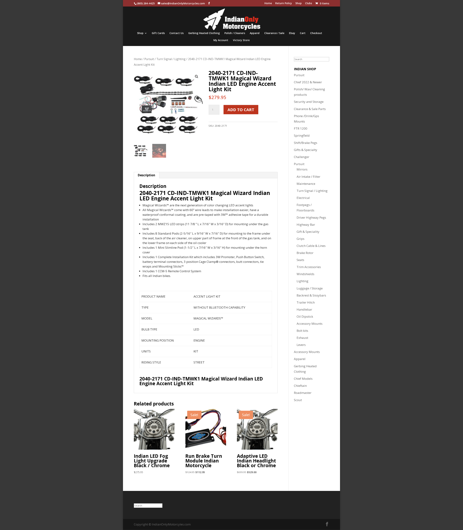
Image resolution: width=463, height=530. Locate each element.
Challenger (301, 157)
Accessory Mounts (309, 323)
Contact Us (176, 33)
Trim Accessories (309, 267)
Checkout (316, 33)
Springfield (302, 135)
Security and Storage (309, 102)
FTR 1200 (300, 128)
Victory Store (241, 40)
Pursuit (149, 59)
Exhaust (302, 338)
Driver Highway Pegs (311, 217)
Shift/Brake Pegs (305, 143)
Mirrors (302, 169)
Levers (301, 345)
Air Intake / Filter (308, 176)
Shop (298, 3)
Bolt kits (302, 331)
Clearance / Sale (274, 33)
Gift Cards (158, 33)
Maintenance (306, 184)
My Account (220, 40)
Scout (298, 400)
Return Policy (283, 3)
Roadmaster (302, 393)
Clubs (308, 3)
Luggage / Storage (310, 288)
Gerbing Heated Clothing (204, 33)
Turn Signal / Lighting (171, 59)
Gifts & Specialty (305, 150)
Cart (302, 33)
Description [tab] (146, 175)
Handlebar (304, 309)
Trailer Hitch (306, 302)
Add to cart (241, 109)
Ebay (292, 33)
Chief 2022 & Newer (308, 82)
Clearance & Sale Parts (310, 109)
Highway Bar (306, 224)
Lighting (302, 281)
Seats (300, 260)
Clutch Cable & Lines (311, 246)
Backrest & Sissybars (311, 295)
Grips (300, 239)
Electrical (303, 198)
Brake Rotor (305, 253)
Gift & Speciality (308, 232)
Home (268, 3)
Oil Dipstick (305, 316)
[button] (196, 76)
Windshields (305, 274)
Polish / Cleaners (234, 33)
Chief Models (303, 379)
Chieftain (300, 386)
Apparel (255, 33)
